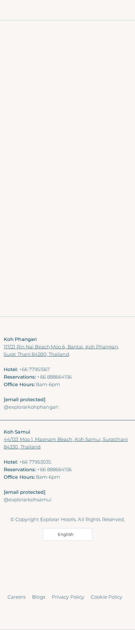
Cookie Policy (106, 597)
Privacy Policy (68, 597)
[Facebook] (55, 506)
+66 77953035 (35, 462)
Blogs (38, 597)
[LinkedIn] (79, 506)
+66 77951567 (34, 369)
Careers (17, 597)
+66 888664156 (54, 377)
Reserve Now (67, 327)
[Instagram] (67, 506)
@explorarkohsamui (27, 500)
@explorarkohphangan (31, 407)
